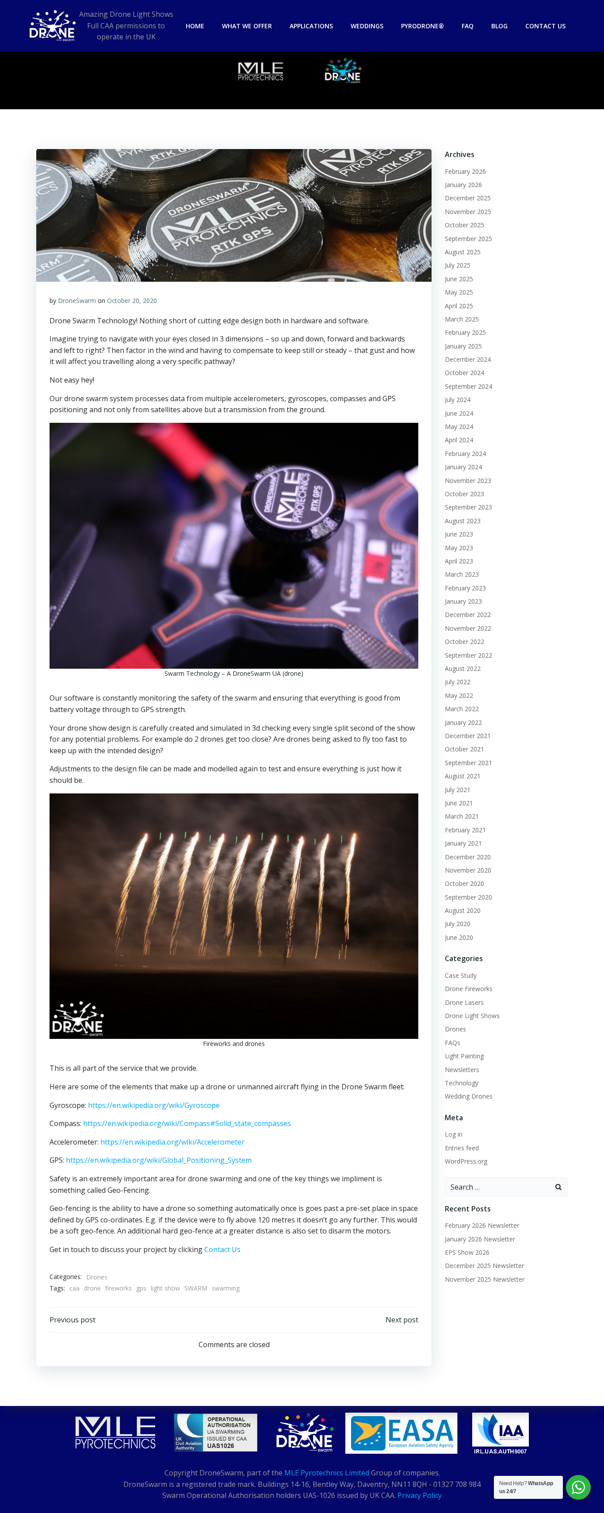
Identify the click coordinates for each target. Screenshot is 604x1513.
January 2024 (463, 467)
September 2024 (468, 386)
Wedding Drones (469, 1096)
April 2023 (459, 561)
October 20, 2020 (132, 300)
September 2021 (468, 762)
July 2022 (457, 682)
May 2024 (459, 426)
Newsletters (462, 1069)
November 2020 (468, 870)
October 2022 (464, 641)
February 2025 (465, 332)
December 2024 (468, 359)
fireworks (118, 1288)
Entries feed (462, 1148)
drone (92, 1288)
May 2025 (459, 292)
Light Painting (464, 1056)
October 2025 (464, 225)
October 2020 (464, 883)
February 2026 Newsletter (482, 1225)
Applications (311, 26)
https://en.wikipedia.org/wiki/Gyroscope (154, 1105)
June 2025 (459, 279)
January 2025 (463, 346)
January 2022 (463, 722)
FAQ (468, 26)
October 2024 (464, 372)
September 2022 (468, 655)
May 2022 (459, 695)
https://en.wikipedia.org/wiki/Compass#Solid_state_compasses (187, 1123)
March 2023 (462, 574)
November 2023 (468, 480)
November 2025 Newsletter (484, 1279)
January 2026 (463, 184)
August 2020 (463, 910)
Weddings (367, 26)
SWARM (195, 1288)
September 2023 (468, 507)
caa (74, 1288)
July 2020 (457, 923)
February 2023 (465, 588)
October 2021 (464, 749)
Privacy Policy (420, 1495)
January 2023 (463, 601)
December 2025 (468, 198)
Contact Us (545, 26)
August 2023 (463, 521)
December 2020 (468, 857)
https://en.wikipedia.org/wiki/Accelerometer (172, 1142)
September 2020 (468, 897)
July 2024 (457, 399)
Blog (499, 26)
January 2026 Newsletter (480, 1239)
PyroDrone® (422, 26)
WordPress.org (466, 1161)
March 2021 (462, 816)
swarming (226, 1288)
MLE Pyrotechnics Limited (326, 1473)
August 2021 (463, 776)
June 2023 (459, 534)
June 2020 (459, 937)
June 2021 (459, 803)
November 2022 (468, 628)
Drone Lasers (464, 1002)
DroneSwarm (77, 300)
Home (195, 26)
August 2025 (463, 252)
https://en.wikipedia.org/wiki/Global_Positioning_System (159, 1160)
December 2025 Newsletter (484, 1265)
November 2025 (468, 211)
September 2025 (468, 238)
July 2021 (457, 789)
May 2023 (459, 548)
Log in (454, 1134)
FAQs (452, 1042)
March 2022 (462, 709)
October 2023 (464, 494)
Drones (96, 1277)
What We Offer (247, 26)
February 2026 (465, 171)
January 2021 (463, 843)
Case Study (461, 975)
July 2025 (457, 265)
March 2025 (462, 319)
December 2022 (468, 614)
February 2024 (465, 453)
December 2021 (468, 736)
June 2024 (459, 413)
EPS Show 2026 (467, 1252)
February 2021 (465, 830)
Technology (461, 1083)
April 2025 (459, 306)
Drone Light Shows (472, 1015)
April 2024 (459, 440)
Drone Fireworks (469, 988)
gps (141, 1288)
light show (165, 1288)
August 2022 (463, 668)
